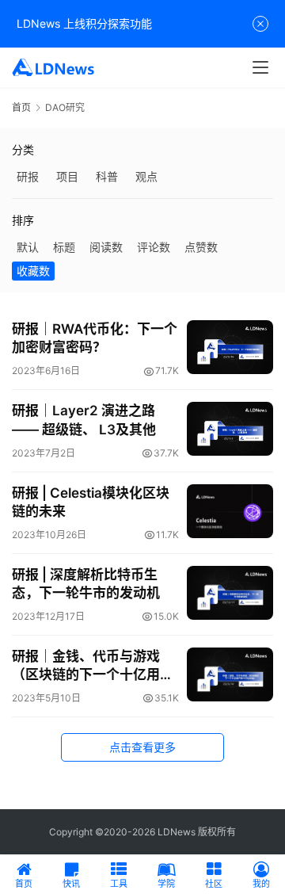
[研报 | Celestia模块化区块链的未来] (230, 511)
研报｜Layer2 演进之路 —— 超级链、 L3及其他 (84, 420)
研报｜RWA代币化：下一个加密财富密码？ (94, 338)
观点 (146, 176)
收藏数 (33, 270)
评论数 (153, 247)
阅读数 (106, 247)
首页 (21, 107)
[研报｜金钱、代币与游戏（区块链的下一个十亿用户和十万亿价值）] (230, 674)
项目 (67, 176)
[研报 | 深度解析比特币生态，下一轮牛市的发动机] (230, 593)
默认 (28, 247)
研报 (28, 176)
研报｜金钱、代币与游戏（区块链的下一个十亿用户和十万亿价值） (92, 666)
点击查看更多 (142, 747)
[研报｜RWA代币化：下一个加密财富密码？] (230, 347)
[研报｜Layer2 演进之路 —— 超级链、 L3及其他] (230, 429)
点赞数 (201, 247)
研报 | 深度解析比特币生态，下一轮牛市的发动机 (86, 584)
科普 (107, 176)
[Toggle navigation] (260, 67)
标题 (64, 247)
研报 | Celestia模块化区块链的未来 (90, 502)
